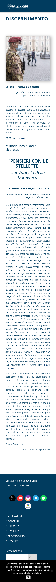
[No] (52, 571)
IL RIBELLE (13, 526)
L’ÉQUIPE (13, 541)
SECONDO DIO (16, 536)
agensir (20, 137)
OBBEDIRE (14, 521)
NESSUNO (13, 531)
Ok (28, 577)
